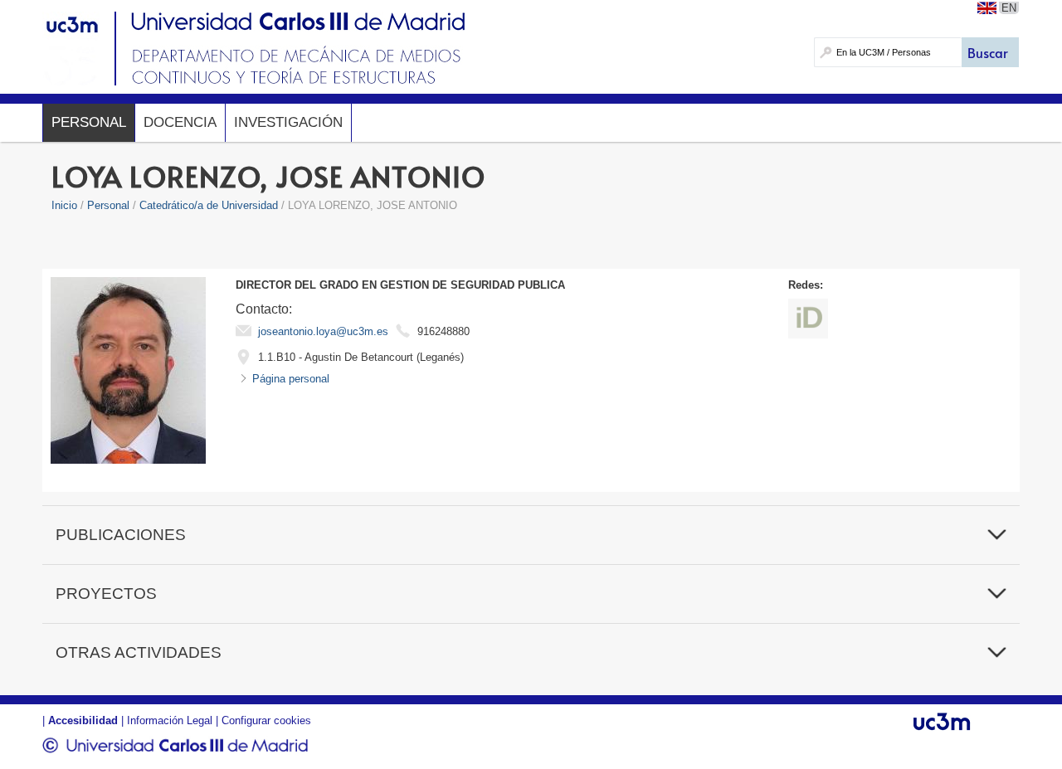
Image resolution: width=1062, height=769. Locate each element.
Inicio (64, 205)
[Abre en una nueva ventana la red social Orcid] (808, 318)
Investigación (288, 122)
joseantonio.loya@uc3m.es (323, 331)
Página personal (290, 378)
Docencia (180, 122)
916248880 (443, 331)
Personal (88, 122)
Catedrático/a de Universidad (208, 205)
